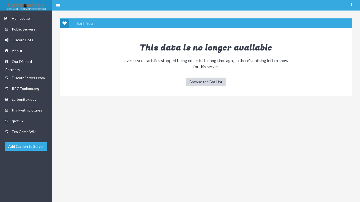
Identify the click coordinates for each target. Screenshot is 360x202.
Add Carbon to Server (26, 146)
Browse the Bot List (205, 81)
